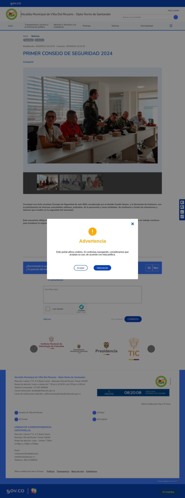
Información (102, 268)
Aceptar (80, 268)
